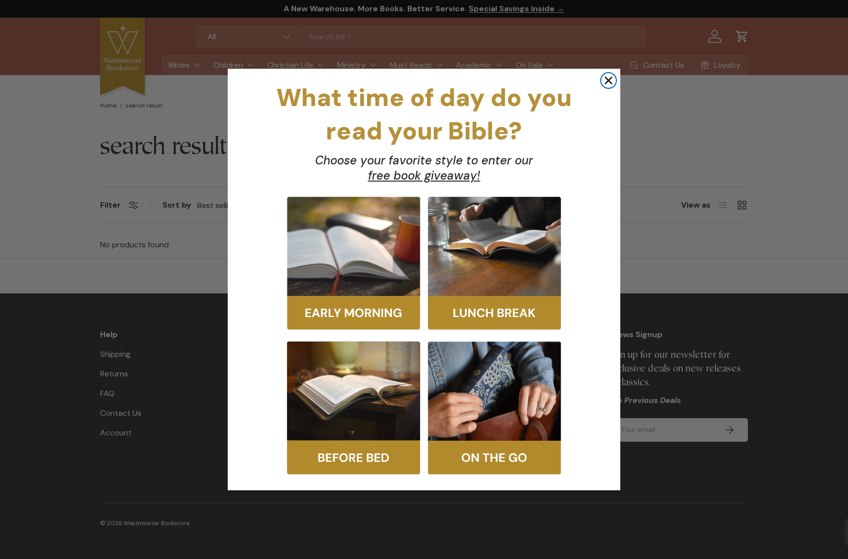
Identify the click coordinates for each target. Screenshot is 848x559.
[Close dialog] (608, 80)
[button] (353, 263)
